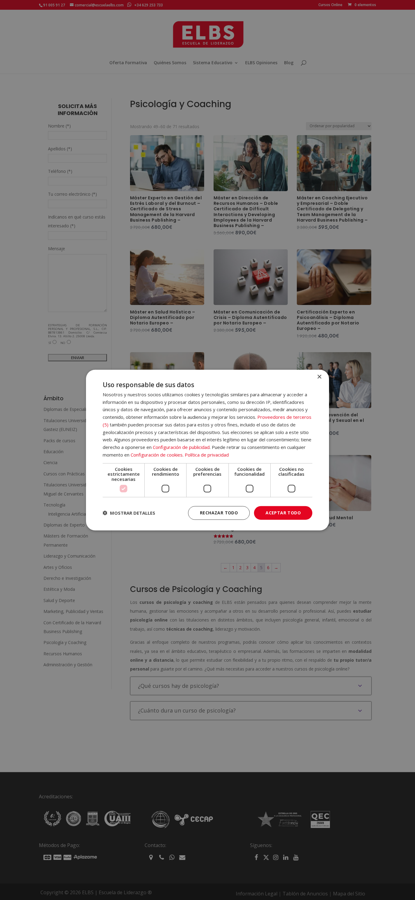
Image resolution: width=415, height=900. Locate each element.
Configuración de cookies (157, 455)
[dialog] (207, 449)
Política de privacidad (207, 455)
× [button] (319, 376)
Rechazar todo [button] (219, 513)
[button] (129, 513)
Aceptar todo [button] (283, 513)
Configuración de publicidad (181, 447)
